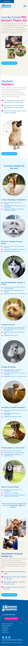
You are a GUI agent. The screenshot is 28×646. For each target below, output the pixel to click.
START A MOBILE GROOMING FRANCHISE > (12, 640)
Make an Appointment (9, 63)
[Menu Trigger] (25, 6)
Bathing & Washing (6, 625)
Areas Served (5, 632)
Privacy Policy (14, 642)
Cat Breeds (4, 630)
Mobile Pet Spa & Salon (7, 623)
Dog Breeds (5, 629)
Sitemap (20, 642)
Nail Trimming (5, 627)
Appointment (7, 1)
